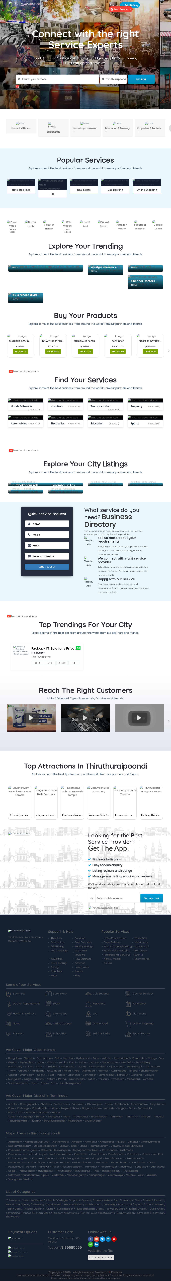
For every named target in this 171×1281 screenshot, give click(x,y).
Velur (141, 1175)
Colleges (62, 1200)
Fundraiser (139, 1003)
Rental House (89, 1213)
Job (95, 1013)
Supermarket (65, 1208)
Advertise (57, 959)
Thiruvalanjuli (82, 1171)
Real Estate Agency (18, 1204)
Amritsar (103, 1070)
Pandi (55, 1166)
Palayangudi (16, 1166)
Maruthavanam (114, 1158)
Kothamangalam (18, 1158)
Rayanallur (126, 1166)
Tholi (96, 1171)
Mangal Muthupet (78, 1158)
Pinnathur (91, 1166)
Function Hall (53, 1204)
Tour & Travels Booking (118, 946)
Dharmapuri (94, 1104)
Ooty (54, 1083)
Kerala (62, 1062)
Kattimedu (126, 1150)
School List (59, 1033)
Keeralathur (98, 1154)
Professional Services (117, 954)
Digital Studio (137, 1208)
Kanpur (51, 1062)
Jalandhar (74, 1075)
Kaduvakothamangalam (23, 1150)
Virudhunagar (93, 1120)
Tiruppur (146, 1116)
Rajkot (91, 1079)
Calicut (12, 1075)
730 (63, 663)
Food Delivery (112, 942)
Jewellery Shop (116, 1208)
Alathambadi (60, 1141)
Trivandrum (117, 1079)
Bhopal (133, 1070)
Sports (139, 1204)
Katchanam (109, 1150)
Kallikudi (46, 1150)
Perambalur (145, 1108)
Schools (50, 1200)
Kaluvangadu (62, 1150)
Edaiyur (64, 1146)
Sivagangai (26, 1116)
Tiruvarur (35, 1120)
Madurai (149, 1075)
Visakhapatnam (18, 1083)
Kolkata (106, 1058)
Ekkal (74, 1146)
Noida (67, 1070)
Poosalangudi (108, 1166)
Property (110, 1204)
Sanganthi (141, 1166)
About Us (56, 938)
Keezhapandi (116, 1154)
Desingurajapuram (45, 1146)
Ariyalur (12, 1104)
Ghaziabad (54, 1070)
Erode (44, 1083)
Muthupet (102, 1162)
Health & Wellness (24, 1013)
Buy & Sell (19, 993)
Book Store (60, 993)
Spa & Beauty (141, 1033)
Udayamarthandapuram (23, 1175)
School (108, 963)
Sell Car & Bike (101, 1033)
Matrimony (141, 942)
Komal (146, 1154)
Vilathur (28, 1179)
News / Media (112, 959)
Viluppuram (75, 1120)
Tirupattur (131, 1116)
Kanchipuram (139, 1104)
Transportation (73, 1204)
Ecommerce (142, 959)
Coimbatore (44, 1058)
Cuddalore (77, 1104)
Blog (77, 975)
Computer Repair (32, 1200)
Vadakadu (58, 1175)
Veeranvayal (115, 1175)
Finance (26, 1213)
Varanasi (148, 1079)
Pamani (31, 1166)
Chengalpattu (29, 1104)
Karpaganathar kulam (86, 1150)
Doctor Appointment (26, 1003)
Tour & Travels (155, 1204)
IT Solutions (13, 1200)
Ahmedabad (122, 1058)
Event (56, 1003)
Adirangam (15, 1141)
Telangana (67, 1066)
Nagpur (28, 1079)
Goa (161, 1058)
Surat (39, 1066)
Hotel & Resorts (154, 1200)
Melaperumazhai (59, 1162)
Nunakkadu (138, 1162)
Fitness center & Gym (106, 1200)
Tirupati (82, 1066)
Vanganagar (97, 1175)
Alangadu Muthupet (37, 1141)
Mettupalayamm (82, 1162)
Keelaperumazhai (60, 1154)
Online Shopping (143, 1023)
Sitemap (80, 963)
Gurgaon (23, 1070)
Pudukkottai (15, 1112)
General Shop (42, 1213)
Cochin (41, 1075)
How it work (82, 967)
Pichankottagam (72, 1166)
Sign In (114, 5)
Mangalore (15, 1079)
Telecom (57, 1213)
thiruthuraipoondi (70, 1083)
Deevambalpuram (19, 1146)
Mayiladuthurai (70, 1108)
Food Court (125, 1204)
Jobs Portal (142, 946)
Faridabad (38, 1070)
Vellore (130, 1175)
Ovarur (151, 1162)
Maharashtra (110, 1062)
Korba (82, 1062)
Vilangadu (14, 1179)
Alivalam (76, 1141)
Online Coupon (62, 1023)
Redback (116, 1272)
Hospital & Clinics (131, 1200)
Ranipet (56, 1112)
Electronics (72, 1213)
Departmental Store (90, 1208)
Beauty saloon (126, 1213)
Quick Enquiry (58, 963)
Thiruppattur (45, 1171)
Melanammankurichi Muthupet (27, 1162)
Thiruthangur (64, 1171)
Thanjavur (54, 1116)
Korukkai (158, 1154)
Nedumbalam (119, 1162)
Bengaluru (14, 1058)
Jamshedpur (106, 1075)
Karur (11, 1108)
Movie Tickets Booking (117, 950)
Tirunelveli (116, 1116)
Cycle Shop (157, 1208)
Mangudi (97, 1158)
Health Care (13, 1208)
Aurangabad (119, 1070)
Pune (96, 1058)
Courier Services (143, 993)
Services (80, 938)
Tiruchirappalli (99, 1116)
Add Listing (131, 5)
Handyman (141, 950)
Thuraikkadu (130, 1171)
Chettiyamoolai (150, 1141)
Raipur (29, 1066)
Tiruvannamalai (17, 1120)
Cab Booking (101, 993)
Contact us (58, 942)
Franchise (56, 971)
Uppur (45, 1175)
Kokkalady (133, 1154)
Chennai (29, 1058)
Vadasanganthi (77, 1175)
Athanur (133, 1141)
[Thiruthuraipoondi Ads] (85, 86)
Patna (62, 1079)
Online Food (100, 1023)
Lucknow (94, 1062)
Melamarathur (136, 1158)
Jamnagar (89, 1075)
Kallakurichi (121, 1104)
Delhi (58, 1058)
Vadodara (133, 1079)
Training (38, 1204)
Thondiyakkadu (111, 1171)
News (54, 975)
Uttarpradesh (97, 1066)
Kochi (72, 1062)
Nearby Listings (84, 946)
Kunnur (49, 1158)
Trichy (12, 1070)
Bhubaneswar (149, 1070)
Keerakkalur (81, 1154)
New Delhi (127, 1062)
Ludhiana (136, 1075)
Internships (60, 1013)
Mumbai (68, 1058)
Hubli (51, 1075)
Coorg (152, 1058)
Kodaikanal (39, 1108)
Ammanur (91, 1141)
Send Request (47, 566)
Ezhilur (83, 1146)
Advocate (143, 1213)
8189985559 (71, 1247)
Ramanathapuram (37, 1112)
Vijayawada (116, 1066)
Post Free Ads (122, 9)
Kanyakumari (157, 1104)
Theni (66, 1116)
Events (79, 971)
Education (141, 938)
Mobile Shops (94, 1204)
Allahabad (88, 1070)
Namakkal (110, 1108)
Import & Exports (80, 1200)
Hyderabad (83, 1058)
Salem (12, 1116)
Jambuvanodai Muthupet (127, 1146)
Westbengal (134, 1066)
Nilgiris (122, 1108)
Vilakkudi (152, 1175)
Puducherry (15, 1066)
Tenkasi (40, 1116)
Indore (61, 1075)
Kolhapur (122, 1075)
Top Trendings (59, 950)
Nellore (51, 1079)
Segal (11, 1171)
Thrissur (103, 1079)
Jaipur (41, 1062)
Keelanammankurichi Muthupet (27, 1154)
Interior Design (33, 1208)
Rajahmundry (77, 1079)
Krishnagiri (23, 1108)
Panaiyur (44, 1166)
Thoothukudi (80, 1116)
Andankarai (107, 1141)
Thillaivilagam (26, 1171)
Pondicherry (143, 1062)
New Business (83, 959)
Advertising (13, 1213)
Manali (60, 1158)
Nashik (40, 1079)
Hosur (34, 1083)
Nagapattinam (91, 1108)
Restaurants (107, 1213)
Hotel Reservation (115, 938)
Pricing (55, 967)
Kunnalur (37, 1158)
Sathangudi (158, 1166)
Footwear (158, 1213)
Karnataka (138, 1058)
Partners (18, 1033)
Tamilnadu (51, 1066)
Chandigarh (27, 1075)
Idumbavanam (99, 1146)
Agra (76, 1070)
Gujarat (13, 1062)
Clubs (49, 1208)
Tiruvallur (158, 1116)
